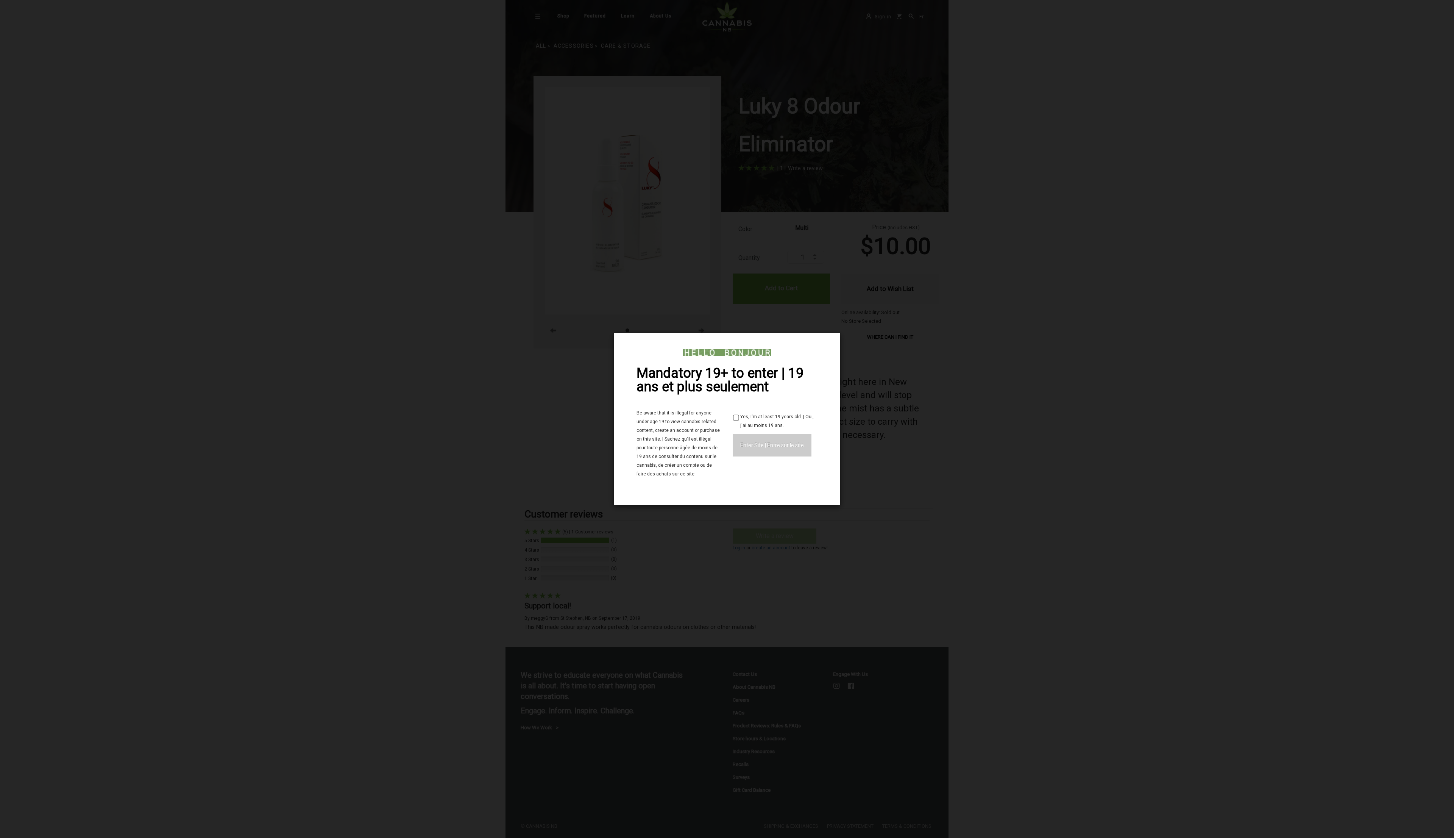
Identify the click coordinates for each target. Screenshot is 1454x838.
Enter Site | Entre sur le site (772, 445)
